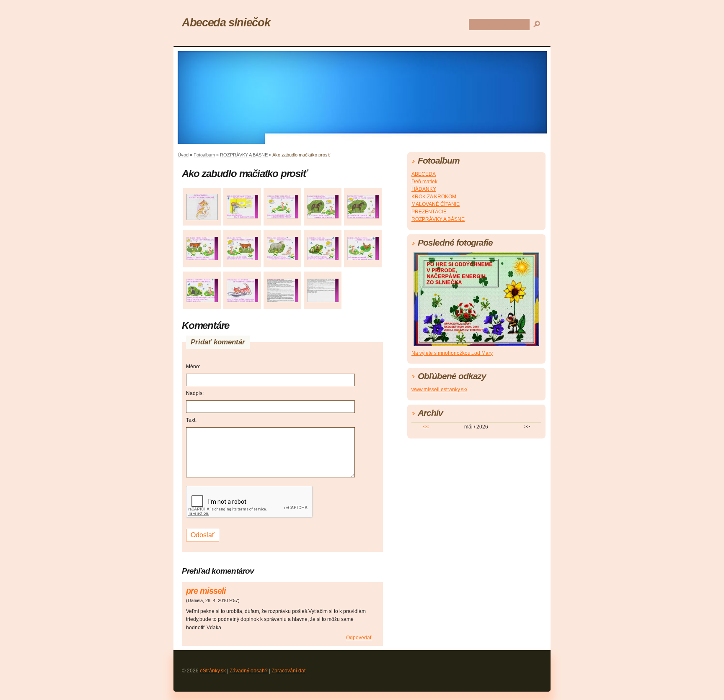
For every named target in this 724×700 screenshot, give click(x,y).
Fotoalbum (204, 154)
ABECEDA (423, 174)
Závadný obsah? (249, 671)
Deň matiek (424, 182)
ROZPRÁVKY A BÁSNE (244, 154)
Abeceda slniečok (226, 22)
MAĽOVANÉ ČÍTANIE (435, 204)
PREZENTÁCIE (429, 212)
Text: (191, 420)
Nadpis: (195, 393)
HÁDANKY (423, 189)
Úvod (183, 154)
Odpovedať (359, 638)
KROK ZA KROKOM (433, 197)
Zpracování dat (288, 671)
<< (426, 427)
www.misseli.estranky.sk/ (439, 389)
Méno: (193, 366)
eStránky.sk (213, 671)
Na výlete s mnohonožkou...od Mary (452, 353)
